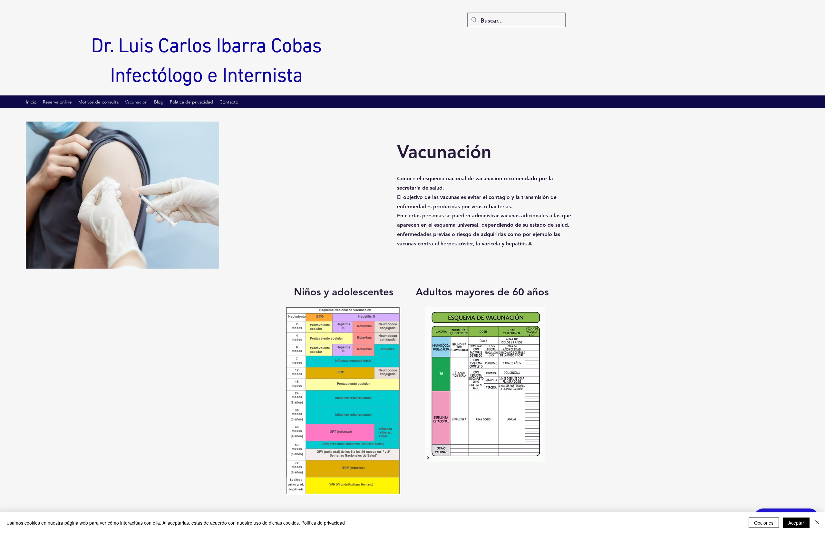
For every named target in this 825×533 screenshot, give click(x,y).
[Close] (817, 523)
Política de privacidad (323, 522)
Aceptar (796, 522)
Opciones (763, 522)
